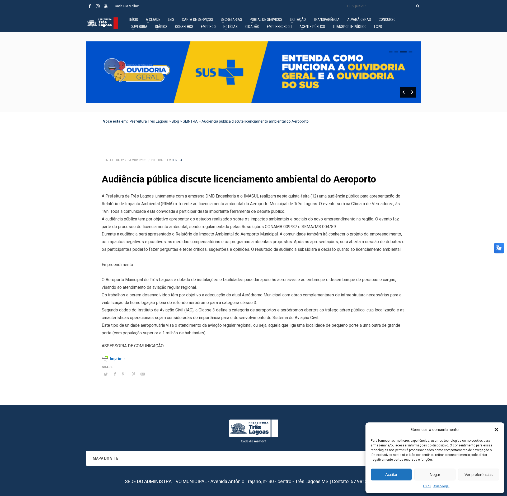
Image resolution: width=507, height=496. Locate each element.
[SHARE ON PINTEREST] (133, 374)
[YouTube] (106, 6)
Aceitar (391, 474)
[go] (417, 6)
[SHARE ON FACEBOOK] (115, 374)
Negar (435, 474)
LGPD (427, 486)
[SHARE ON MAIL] (143, 374)
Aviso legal (441, 486)
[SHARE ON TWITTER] (106, 374)
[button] (496, 429)
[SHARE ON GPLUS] (124, 374)
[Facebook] (90, 6)
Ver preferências (478, 474)
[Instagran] (98, 6)
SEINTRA (177, 160)
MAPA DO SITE (105, 458)
